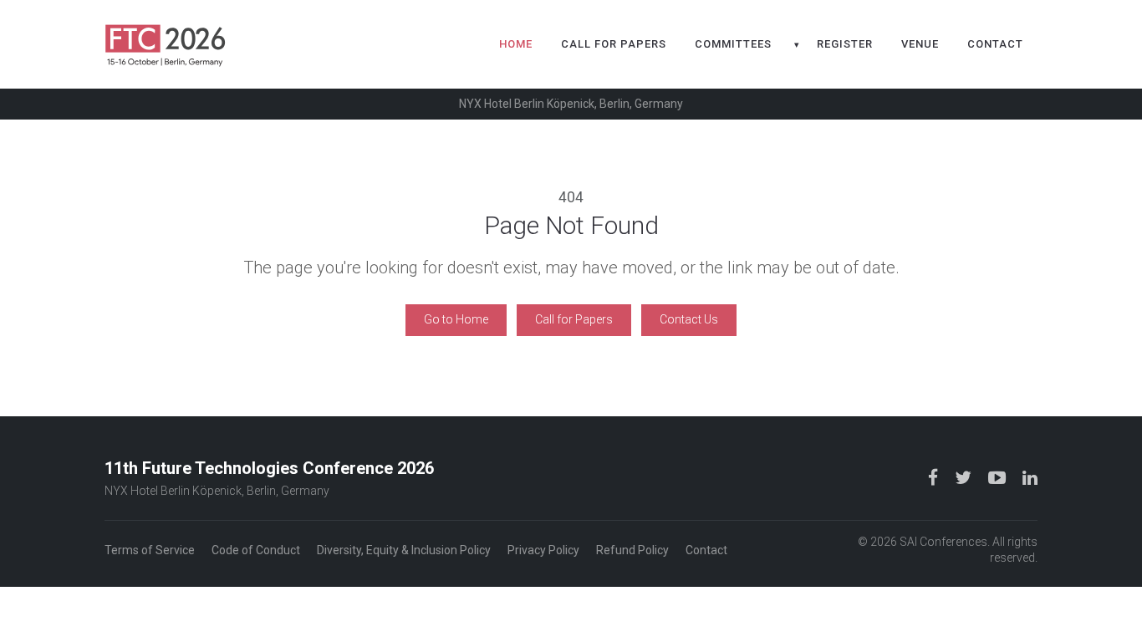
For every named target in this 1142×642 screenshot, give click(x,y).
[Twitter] (965, 478)
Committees (733, 44)
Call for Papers (613, 44)
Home (516, 44)
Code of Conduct (256, 550)
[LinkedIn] (1029, 478)
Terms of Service (150, 550)
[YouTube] (998, 478)
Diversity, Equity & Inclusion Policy (404, 550)
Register (845, 44)
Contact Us (689, 319)
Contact (995, 44)
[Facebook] (934, 478)
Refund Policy (632, 550)
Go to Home (456, 319)
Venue (920, 44)
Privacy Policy (543, 550)
